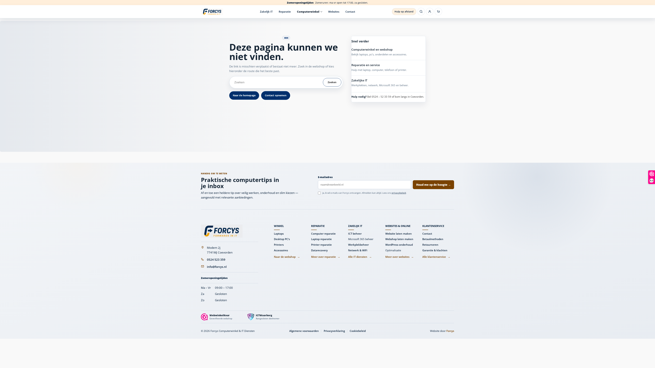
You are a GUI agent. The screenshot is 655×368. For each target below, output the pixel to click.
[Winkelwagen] (438, 11)
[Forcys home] (222, 231)
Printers (279, 244)
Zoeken (332, 82)
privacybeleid (399, 192)
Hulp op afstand (404, 11)
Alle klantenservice (436, 256)
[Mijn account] (429, 11)
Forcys (450, 331)
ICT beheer (355, 233)
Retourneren (430, 244)
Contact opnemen (275, 95)
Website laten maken (398, 233)
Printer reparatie (321, 244)
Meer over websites (399, 256)
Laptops (279, 233)
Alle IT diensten (360, 256)
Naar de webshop (287, 256)
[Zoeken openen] (421, 11)
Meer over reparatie (325, 256)
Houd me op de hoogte (433, 185)
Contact (350, 11)
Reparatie (285, 11)
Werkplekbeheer (358, 244)
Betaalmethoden (432, 239)
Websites (333, 11)
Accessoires (281, 250)
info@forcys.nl (217, 267)
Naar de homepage (244, 95)
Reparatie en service (365, 65)
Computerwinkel (308, 11)
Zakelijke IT (359, 80)
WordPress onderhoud (399, 244)
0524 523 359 (216, 260)
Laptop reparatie (321, 239)
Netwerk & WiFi (357, 250)
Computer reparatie (323, 233)
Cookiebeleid (358, 331)
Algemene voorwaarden (304, 331)
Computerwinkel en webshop (372, 49)
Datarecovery (319, 250)
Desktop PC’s (282, 239)
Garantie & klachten (434, 250)
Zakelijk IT (266, 11)
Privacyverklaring (334, 331)
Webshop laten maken (399, 239)
